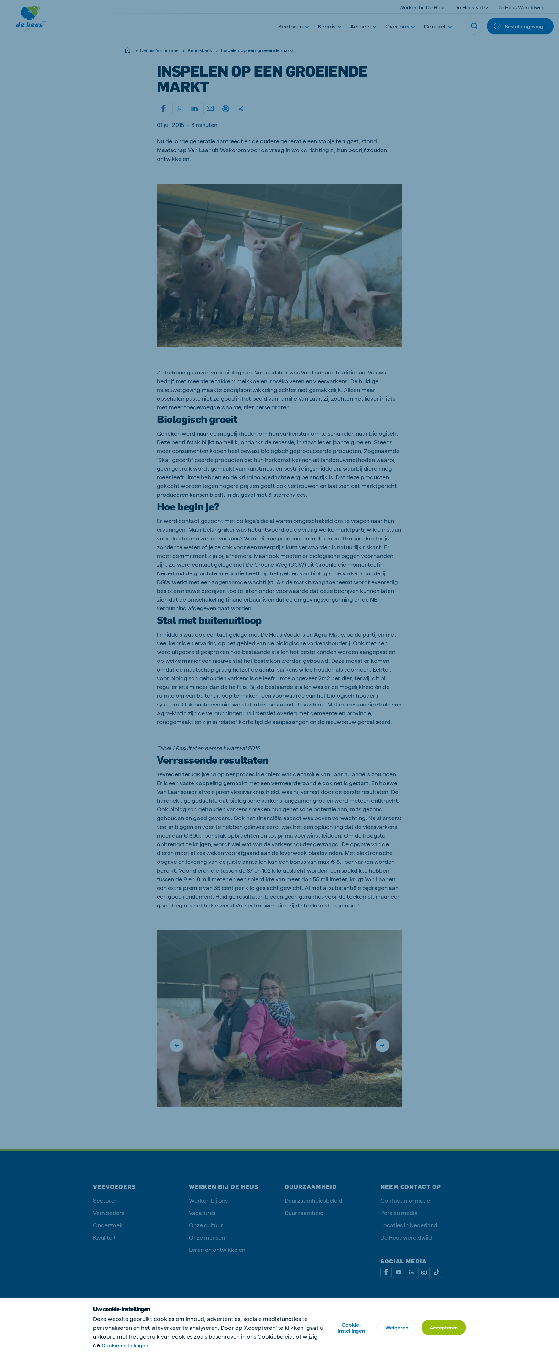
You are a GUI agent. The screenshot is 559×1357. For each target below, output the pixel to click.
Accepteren (444, 1327)
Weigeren (396, 1327)
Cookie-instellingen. (125, 1345)
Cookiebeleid (275, 1336)
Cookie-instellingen (351, 1327)
